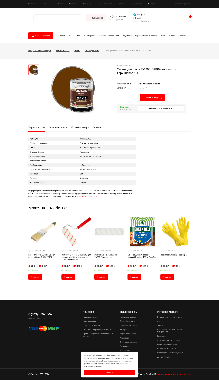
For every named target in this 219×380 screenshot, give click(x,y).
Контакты (73, 4)
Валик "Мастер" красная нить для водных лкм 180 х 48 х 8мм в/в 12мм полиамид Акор (76, 257)
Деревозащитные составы (146, 36)
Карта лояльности (128, 334)
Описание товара (58, 127)
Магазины (124, 338)
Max (139, 18)
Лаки (70, 36)
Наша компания (90, 317)
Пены (163, 36)
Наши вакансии (89, 321)
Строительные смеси (166, 348)
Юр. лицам (87, 4)
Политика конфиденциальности (97, 329)
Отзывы (97, 127)
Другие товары (163, 357)
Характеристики (36, 127)
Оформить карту (105, 4)
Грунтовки (127, 36)
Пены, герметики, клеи (167, 344)
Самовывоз (137, 4)
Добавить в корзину (153, 97)
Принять (109, 372)
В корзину (35, 277)
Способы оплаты (127, 321)
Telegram (141, 15)
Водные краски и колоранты (169, 317)
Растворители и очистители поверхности (102, 36)
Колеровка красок (128, 317)
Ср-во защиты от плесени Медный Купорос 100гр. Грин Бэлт (142, 256)
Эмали (78, 36)
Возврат (151, 4)
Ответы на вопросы (128, 342)
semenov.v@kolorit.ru (87, 196)
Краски (62, 36)
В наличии (34, 270)
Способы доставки (128, 325)
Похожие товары (80, 127)
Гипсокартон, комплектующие (170, 353)
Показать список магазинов (160, 108)
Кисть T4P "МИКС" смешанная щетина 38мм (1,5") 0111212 (41, 256)
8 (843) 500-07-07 (119, 16)
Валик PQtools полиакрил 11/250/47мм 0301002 (105, 256)
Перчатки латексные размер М (173, 255)
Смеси (172, 36)
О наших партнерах (91, 325)
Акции (60, 4)
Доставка (122, 4)
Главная (31, 4)
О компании (47, 4)
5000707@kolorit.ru (141, 21)
